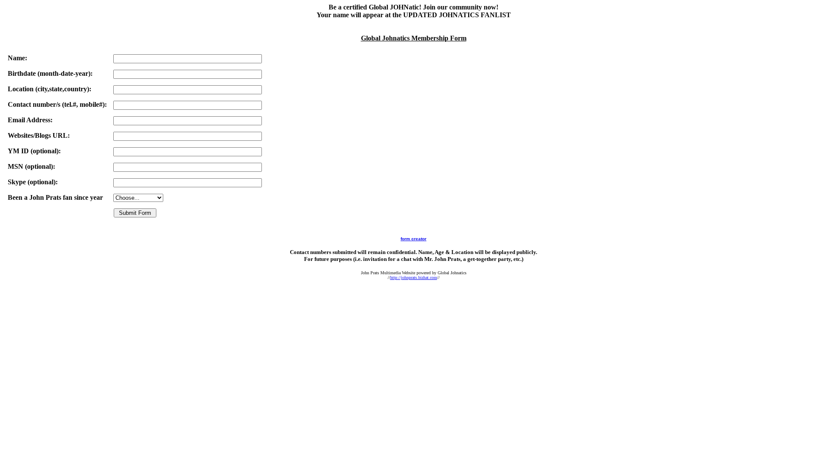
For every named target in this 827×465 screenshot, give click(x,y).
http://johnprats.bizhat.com (413, 277)
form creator (413, 238)
